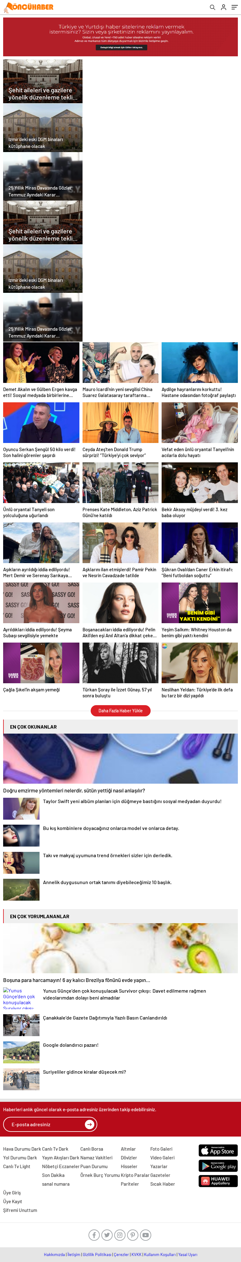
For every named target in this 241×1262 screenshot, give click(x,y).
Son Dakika (53, 1175)
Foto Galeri (161, 1149)
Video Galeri (162, 1157)
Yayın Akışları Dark (60, 1157)
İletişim (73, 1254)
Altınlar (128, 1149)
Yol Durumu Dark (20, 1157)
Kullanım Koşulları (160, 1254)
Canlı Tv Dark (55, 1149)
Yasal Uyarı (187, 1254)
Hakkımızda (54, 1254)
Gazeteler (160, 1175)
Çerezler (121, 1254)
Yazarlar (159, 1166)
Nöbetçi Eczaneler (61, 1166)
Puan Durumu (94, 1166)
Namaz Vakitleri (96, 1157)
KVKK (136, 1254)
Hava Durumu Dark (22, 1149)
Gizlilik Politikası (97, 1254)
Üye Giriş (12, 1192)
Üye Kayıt (12, 1201)
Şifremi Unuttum (20, 1210)
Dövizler (129, 1157)
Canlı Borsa (91, 1149)
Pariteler (130, 1184)
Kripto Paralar (135, 1175)
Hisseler (129, 1166)
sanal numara (56, 1184)
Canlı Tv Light (16, 1166)
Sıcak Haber (162, 1184)
